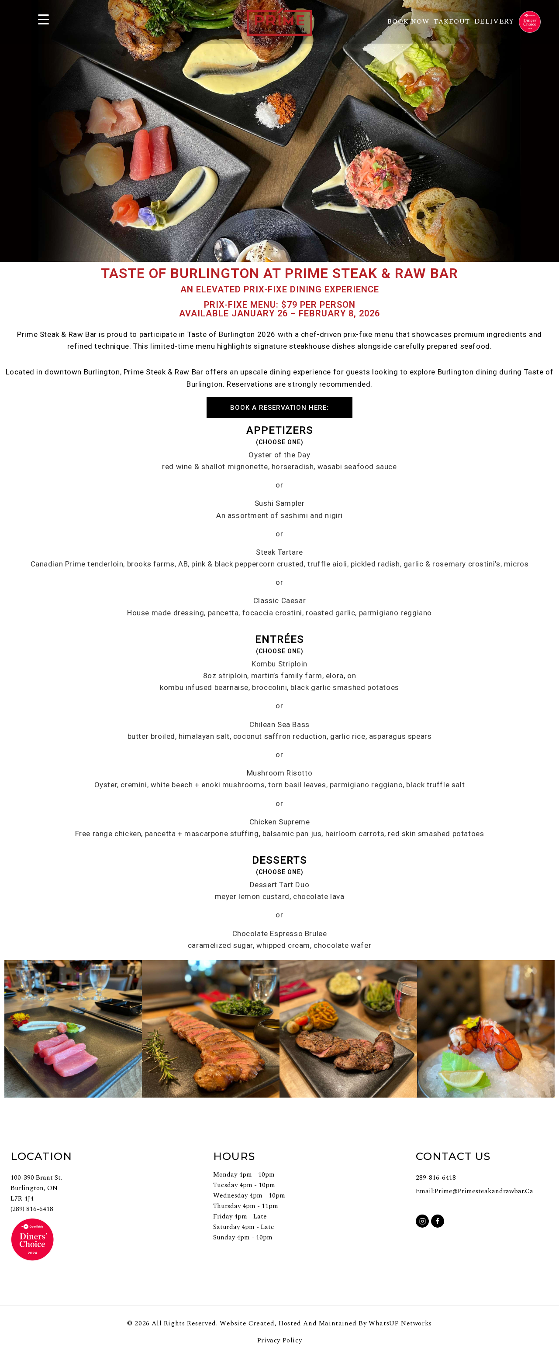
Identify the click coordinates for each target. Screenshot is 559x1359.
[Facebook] (437, 1221)
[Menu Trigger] (43, 18)
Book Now (408, 22)
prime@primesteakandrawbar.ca (484, 1191)
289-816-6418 (436, 1178)
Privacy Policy (279, 1340)
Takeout (452, 22)
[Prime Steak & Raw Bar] (279, 21)
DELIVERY (494, 21)
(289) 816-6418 (31, 1209)
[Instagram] (422, 1221)
